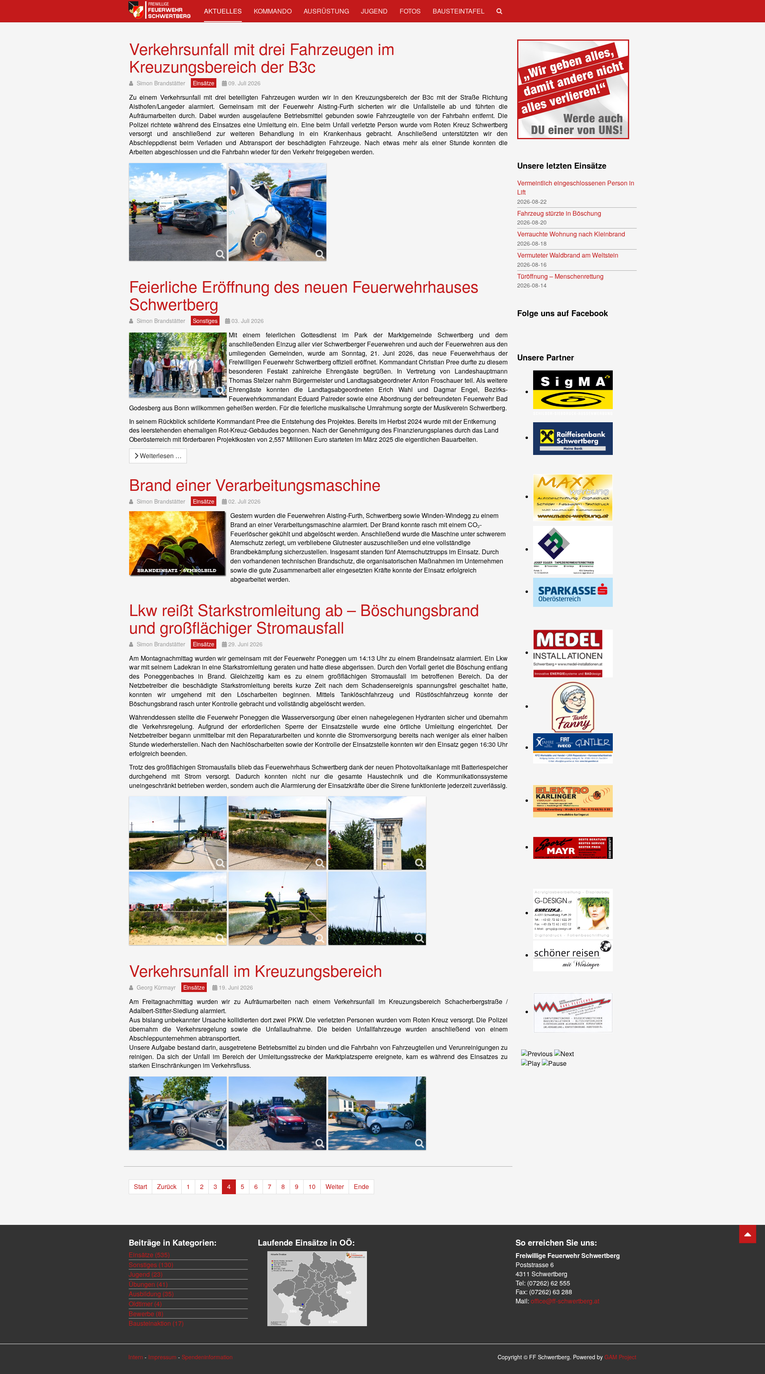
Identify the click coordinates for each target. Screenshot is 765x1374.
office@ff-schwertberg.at (565, 1300)
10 (312, 1186)
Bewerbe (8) (146, 1313)
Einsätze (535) (149, 1254)
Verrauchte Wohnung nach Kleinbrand (571, 234)
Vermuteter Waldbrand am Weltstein (567, 255)
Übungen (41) (148, 1284)
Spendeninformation (207, 1357)
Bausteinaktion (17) (156, 1323)
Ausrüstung (326, 11)
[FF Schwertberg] (160, 10)
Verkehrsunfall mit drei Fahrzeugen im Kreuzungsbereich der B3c (261, 57)
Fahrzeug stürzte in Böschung (559, 213)
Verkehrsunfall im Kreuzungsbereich (255, 970)
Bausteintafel (458, 11)
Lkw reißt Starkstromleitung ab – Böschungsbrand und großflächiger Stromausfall (304, 618)
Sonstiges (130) (151, 1264)
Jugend (374, 11)
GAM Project (620, 1357)
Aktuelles (223, 11)
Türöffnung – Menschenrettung (560, 276)
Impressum (162, 1357)
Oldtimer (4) (145, 1303)
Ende (361, 1186)
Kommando (273, 11)
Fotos (410, 11)
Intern (135, 1357)
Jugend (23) (146, 1274)
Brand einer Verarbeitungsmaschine (255, 483)
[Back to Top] (747, 1234)
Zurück (167, 1186)
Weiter (335, 1186)
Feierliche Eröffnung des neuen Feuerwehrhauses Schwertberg (304, 294)
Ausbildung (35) (151, 1293)
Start (140, 1186)
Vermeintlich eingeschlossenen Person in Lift (575, 188)
